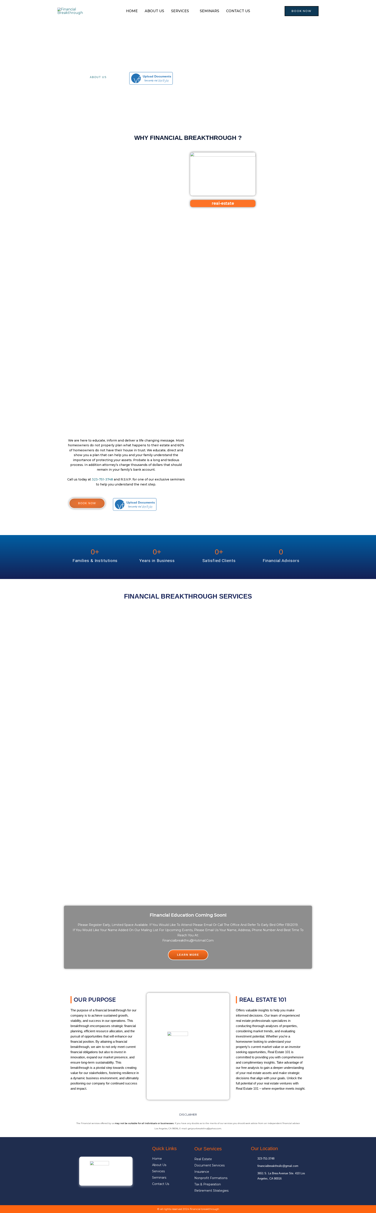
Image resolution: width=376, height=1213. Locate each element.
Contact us (238, 11)
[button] (302, 11)
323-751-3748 (102, 479)
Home (132, 11)
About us (154, 11)
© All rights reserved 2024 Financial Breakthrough (188, 1209)
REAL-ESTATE (223, 203)
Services (180, 11)
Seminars (209, 11)
